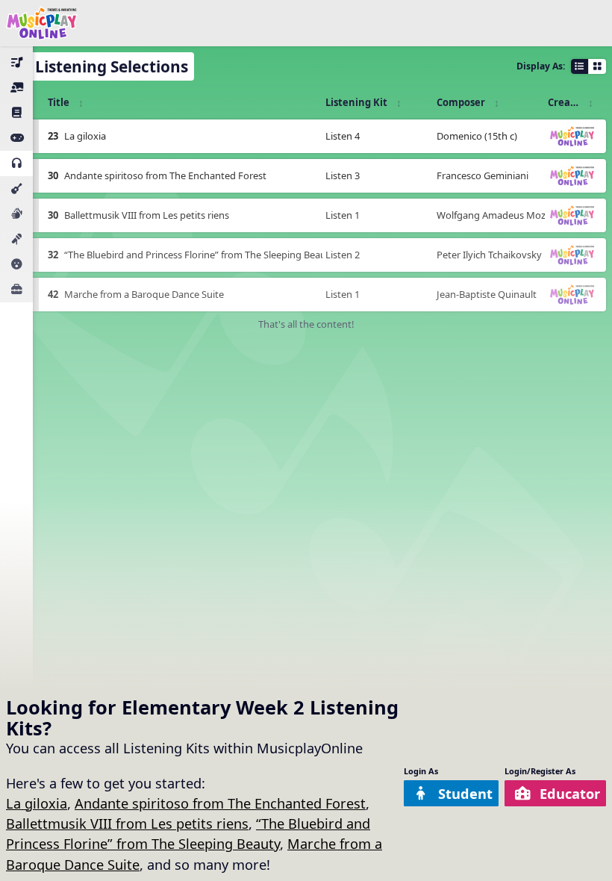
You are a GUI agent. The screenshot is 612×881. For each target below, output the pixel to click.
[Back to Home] (42, 23)
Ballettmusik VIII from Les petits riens (127, 823)
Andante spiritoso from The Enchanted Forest (220, 803)
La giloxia (36, 803)
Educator (570, 794)
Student (465, 794)
